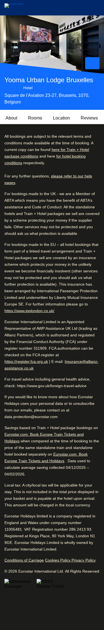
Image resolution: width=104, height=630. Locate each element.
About (11, 118)
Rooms (35, 118)
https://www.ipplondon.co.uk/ (29, 311)
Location (61, 118)
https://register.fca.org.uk (26, 361)
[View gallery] (92, 63)
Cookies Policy (58, 560)
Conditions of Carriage (24, 560)
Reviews (89, 118)
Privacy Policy (84, 560)
